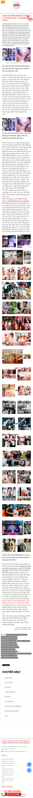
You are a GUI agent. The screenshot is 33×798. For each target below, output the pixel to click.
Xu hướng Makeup (12, 711)
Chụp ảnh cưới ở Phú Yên (8, 759)
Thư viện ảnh (10, 692)
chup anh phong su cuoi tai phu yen (9, 657)
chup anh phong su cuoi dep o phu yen (10, 647)
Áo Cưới (8, 687)
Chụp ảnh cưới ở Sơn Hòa (8, 771)
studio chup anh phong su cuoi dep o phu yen (16, 634)
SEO (6, 716)
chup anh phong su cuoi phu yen (8, 641)
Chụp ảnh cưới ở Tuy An (7, 769)
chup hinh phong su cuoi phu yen (8, 643)
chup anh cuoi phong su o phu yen (9, 636)
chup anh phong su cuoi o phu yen (9, 639)
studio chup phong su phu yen (24, 653)
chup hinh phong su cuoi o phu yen (9, 645)
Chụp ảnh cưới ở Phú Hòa (8, 773)
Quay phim (9, 682)
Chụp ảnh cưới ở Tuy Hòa (8, 761)
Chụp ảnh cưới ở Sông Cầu (8, 763)
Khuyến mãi (9, 701)
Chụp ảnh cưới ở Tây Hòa (8, 778)
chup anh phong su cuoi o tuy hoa (9, 655)
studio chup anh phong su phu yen (9, 651)
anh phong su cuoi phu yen (23, 641)
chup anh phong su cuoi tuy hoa (8, 653)
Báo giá (8, 697)
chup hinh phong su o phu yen (8, 649)
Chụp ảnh (8, 678)
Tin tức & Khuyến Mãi (13, 706)
